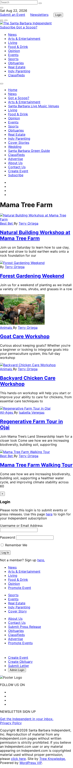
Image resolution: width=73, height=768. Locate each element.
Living (12, 43)
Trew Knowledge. (52, 759)
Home (12, 90)
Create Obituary (20, 662)
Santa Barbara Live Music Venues (33, 106)
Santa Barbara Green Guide (29, 151)
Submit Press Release (24, 627)
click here (18, 759)
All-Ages (7, 412)
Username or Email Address (21, 526)
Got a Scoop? (26, 27)
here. (41, 560)
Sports (13, 59)
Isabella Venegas (31, 412)
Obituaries (16, 63)
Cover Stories (18, 143)
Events (13, 55)
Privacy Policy (11, 723)
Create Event (18, 171)
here (49, 514)
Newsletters (39, 15)
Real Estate (16, 67)
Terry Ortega (28, 223)
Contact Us (17, 167)
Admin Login (17, 670)
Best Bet (7, 223)
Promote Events (20, 643)
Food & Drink (18, 47)
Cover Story (17, 611)
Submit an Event (12, 15)
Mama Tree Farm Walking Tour (36, 465)
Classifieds (16, 75)
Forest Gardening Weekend (32, 276)
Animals (6, 328)
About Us (15, 163)
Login (58, 14)
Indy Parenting (19, 71)
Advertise (15, 159)
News (12, 34)
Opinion (14, 51)
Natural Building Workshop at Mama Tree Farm (35, 235)
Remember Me (15, 545)
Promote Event (19, 588)
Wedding (14, 147)
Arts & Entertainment (24, 39)
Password (7, 537)
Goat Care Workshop (24, 336)
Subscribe (8, 27)
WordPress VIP (30, 763)
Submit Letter (18, 666)
